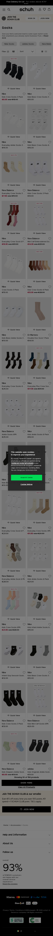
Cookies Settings (26, 484)
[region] (26, 468)
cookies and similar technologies (22, 463)
